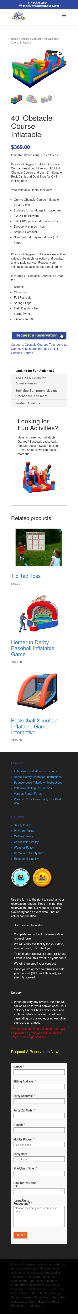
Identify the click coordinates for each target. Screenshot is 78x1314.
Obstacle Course (22, 353)
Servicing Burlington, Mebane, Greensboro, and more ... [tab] (36, 393)
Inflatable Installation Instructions (35, 771)
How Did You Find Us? (25, 1184)
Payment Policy (24, 830)
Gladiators (29, 349)
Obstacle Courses (31, 39)
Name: (18, 1067)
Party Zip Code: (23, 1110)
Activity (61, 344)
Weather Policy (24, 847)
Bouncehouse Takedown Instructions (38, 782)
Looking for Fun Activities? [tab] (34, 370)
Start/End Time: (24, 1168)
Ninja (56, 349)
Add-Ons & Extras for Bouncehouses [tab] (30, 380)
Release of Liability (26, 858)
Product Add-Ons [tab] (27, 403)
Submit (20, 1235)
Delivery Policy (23, 836)
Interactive (44, 349)
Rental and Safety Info (28, 853)
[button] (60, 54)
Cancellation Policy (26, 842)
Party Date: (21, 1154)
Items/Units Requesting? (22, 1201)
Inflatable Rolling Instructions (33, 788)
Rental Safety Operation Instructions (38, 777)
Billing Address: (24, 1081)
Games (16, 349)
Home (14, 39)
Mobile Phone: (23, 1139)
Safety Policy (22, 825)
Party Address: (23, 1096)
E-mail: (18, 1125)
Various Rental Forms (28, 793)
